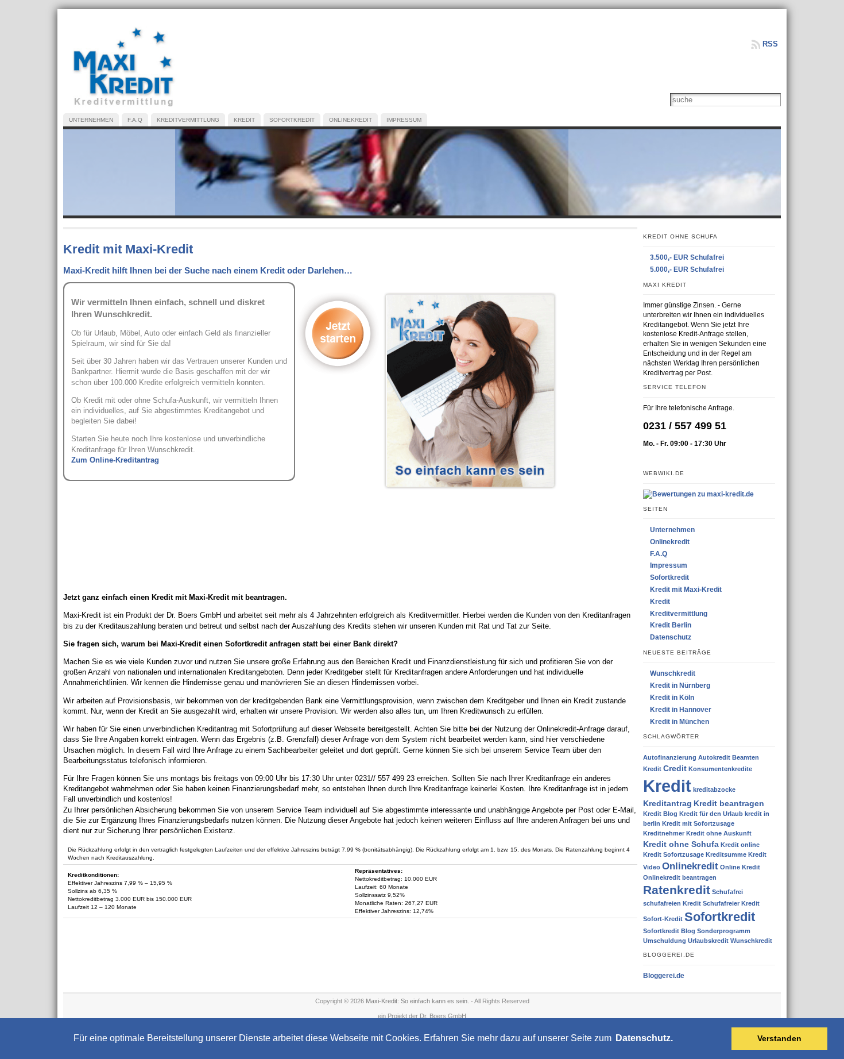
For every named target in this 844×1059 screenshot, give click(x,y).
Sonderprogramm (723, 930)
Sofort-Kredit (663, 918)
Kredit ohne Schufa (681, 844)
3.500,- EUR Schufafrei (687, 257)
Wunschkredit (672, 673)
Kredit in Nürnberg (680, 685)
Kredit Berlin (670, 625)
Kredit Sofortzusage (673, 854)
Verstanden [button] (779, 1038)
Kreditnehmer (663, 833)
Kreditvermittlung (678, 614)
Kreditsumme (726, 854)
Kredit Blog (660, 813)
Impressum (668, 565)
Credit (675, 768)
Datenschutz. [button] (644, 1038)
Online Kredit (740, 867)
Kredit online (740, 844)
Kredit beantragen (729, 803)
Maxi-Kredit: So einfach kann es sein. (417, 1001)
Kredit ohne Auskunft (719, 833)
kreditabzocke (714, 789)
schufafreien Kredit (672, 903)
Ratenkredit (676, 889)
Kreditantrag (667, 803)
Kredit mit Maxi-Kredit (686, 590)
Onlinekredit (670, 542)
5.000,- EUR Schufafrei (687, 269)
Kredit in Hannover (680, 710)
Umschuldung (664, 940)
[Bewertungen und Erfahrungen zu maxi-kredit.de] (698, 494)
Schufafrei (727, 891)
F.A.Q (658, 554)
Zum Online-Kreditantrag (115, 460)
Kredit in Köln (672, 698)
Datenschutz (670, 637)
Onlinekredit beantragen (680, 877)
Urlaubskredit (708, 940)
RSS (770, 44)
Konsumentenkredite (720, 768)
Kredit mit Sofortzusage (698, 823)
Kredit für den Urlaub (711, 813)
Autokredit (714, 757)
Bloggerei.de (663, 976)
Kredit (660, 602)
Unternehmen (672, 530)
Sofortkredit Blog (669, 930)
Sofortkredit (669, 577)
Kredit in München (679, 722)
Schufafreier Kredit (731, 903)
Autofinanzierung (669, 757)
